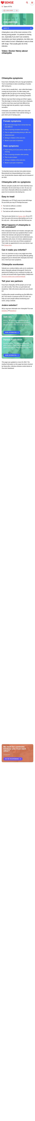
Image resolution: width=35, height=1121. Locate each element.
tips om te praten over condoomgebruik (13, 276)
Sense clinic (22, 216)
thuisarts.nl (13, 310)
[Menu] (32, 3)
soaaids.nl (5, 310)
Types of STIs (8, 6)
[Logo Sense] (7, 2)
